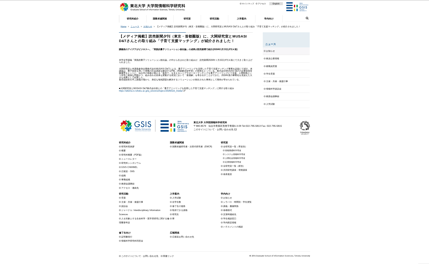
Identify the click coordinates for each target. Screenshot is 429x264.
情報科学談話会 (273, 89)
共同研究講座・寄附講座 (235, 170)
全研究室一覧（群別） (234, 166)
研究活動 (214, 18)
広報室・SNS (128, 171)
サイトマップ (248, 4)
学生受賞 (270, 73)
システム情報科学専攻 (235, 154)
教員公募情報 (272, 58)
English (276, 4)
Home (123, 26)
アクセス (262, 4)
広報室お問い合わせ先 (183, 237)
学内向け (269, 18)
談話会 (124, 206)
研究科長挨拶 (127, 146)
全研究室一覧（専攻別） (235, 146)
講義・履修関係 (230, 206)
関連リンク (168, 256)
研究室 (187, 18)
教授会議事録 (272, 96)
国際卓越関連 (160, 18)
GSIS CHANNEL (129, 167)
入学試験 (270, 104)
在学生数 (176, 202)
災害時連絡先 (229, 214)
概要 (123, 150)
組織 (123, 175)
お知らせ (147, 26)
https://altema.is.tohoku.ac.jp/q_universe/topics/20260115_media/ (151, 91)
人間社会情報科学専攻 (235, 158)
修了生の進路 (178, 206)
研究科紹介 (133, 18)
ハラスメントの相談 (233, 226)
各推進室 (227, 174)
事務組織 (125, 179)
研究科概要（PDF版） (132, 155)
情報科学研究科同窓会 (132, 241)
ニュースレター (129, 159)
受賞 (123, 198)
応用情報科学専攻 (233, 162)
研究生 (175, 214)
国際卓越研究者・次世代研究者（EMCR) (192, 146)
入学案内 (241, 18)
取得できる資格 (180, 210)
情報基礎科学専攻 (233, 150)
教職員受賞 (271, 66)
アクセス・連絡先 (130, 188)
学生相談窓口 (229, 218)
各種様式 (227, 210)
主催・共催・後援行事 (277, 81)
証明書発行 (126, 237)
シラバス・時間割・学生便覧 (237, 202)
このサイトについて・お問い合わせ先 (213, 129)
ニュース (135, 26)
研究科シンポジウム (131, 163)
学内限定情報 (229, 222)
